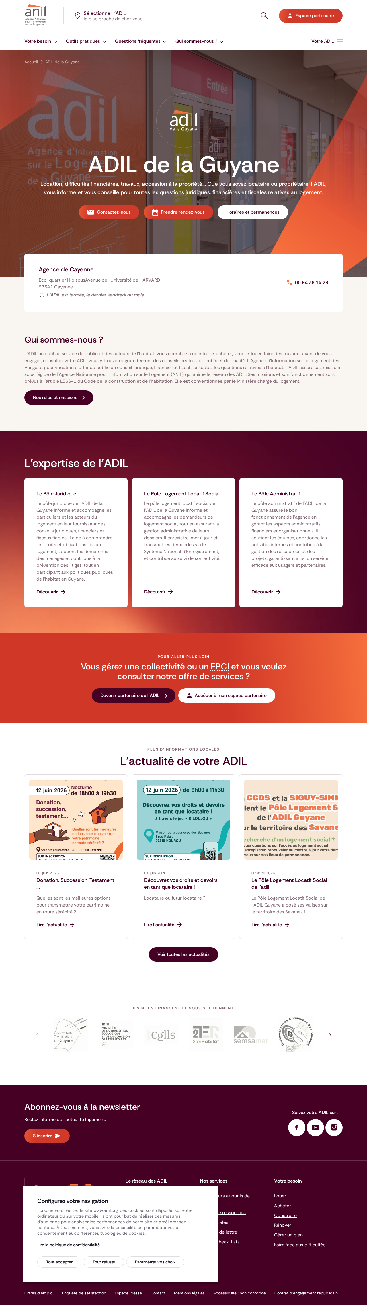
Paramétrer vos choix (155, 1262)
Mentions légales (189, 1293)
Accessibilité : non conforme (239, 1293)
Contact (158, 1293)
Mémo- (220, 1242)
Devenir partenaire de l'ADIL (130, 695)
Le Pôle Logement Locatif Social (182, 493)
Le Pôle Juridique (56, 493)
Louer (280, 1196)
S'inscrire (42, 1136)
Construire (285, 1215)
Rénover (282, 1225)
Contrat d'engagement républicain (306, 1293)
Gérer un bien (288, 1235)
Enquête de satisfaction (84, 1293)
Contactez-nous (114, 212)
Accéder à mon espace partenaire (231, 695)
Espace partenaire (314, 16)
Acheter (282, 1206)
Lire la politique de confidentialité (68, 1245)
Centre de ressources (223, 1213)
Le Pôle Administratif (275, 493)
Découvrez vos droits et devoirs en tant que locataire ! (181, 883)
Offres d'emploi (38, 1293)
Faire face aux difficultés (299, 1245)
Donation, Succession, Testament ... (75, 883)
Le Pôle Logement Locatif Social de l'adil (289, 883)
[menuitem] (327, 41)
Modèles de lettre (218, 1232)
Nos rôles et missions (55, 397)
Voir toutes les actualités (183, 954)
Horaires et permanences (253, 212)
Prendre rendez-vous (183, 212)
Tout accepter (59, 1262)
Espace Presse (128, 1293)
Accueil (31, 62)
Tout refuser (104, 1262)
